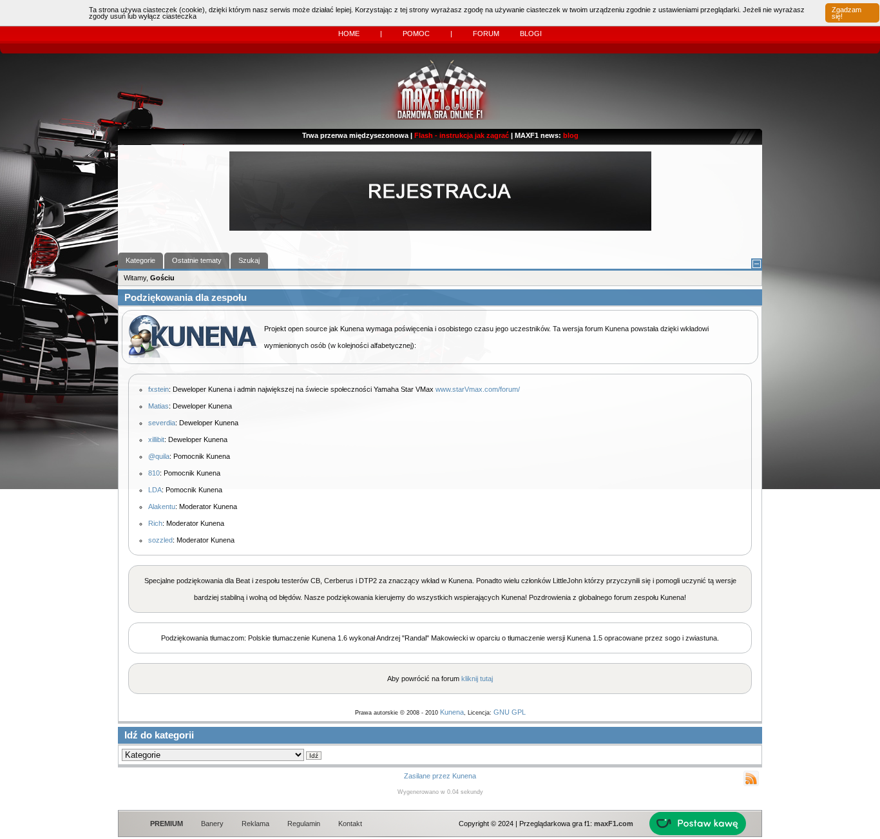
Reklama (255, 823)
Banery (212, 823)
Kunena (452, 712)
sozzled (160, 540)
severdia (161, 423)
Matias (158, 406)
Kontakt (350, 823)
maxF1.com (613, 823)
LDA (155, 490)
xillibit (156, 439)
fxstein (158, 389)
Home (348, 33)
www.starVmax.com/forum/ (477, 389)
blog (571, 135)
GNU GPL (509, 712)
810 (154, 473)
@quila (158, 456)
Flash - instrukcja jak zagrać (461, 135)
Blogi (531, 33)
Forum (486, 33)
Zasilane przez (427, 776)
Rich (155, 523)
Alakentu (161, 506)
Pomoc (416, 33)
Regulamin (303, 823)
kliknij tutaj (477, 678)
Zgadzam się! (846, 13)
